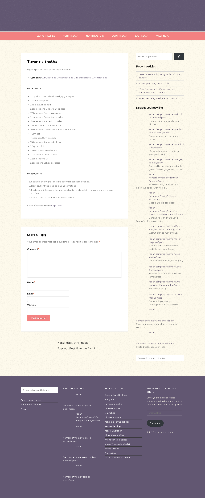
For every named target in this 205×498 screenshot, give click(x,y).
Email (30, 293)
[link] (116, 395)
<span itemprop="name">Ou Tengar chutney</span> (88, 417)
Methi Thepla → (74, 342)
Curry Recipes (48, 77)
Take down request (31, 404)
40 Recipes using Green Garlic (154, 83)
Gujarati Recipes (82, 77)
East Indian (141, 36)
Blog (23, 409)
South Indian (119, 36)
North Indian (70, 36)
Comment (33, 249)
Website (31, 305)
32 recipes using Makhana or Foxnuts (158, 98)
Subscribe (155, 423)
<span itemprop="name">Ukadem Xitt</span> (163, 196)
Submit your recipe (31, 400)
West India (162, 36)
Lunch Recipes (99, 77)
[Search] (179, 56)
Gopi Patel (56, 205)
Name (31, 282)
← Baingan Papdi (74, 348)
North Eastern (95, 36)
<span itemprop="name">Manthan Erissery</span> (163, 177)
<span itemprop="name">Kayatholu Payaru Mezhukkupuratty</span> (166, 211)
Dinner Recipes (65, 77)
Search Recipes (46, 36)
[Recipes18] (102, 25)
